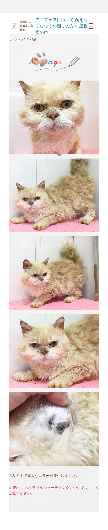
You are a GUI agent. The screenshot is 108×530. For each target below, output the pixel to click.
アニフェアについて (54, 19)
